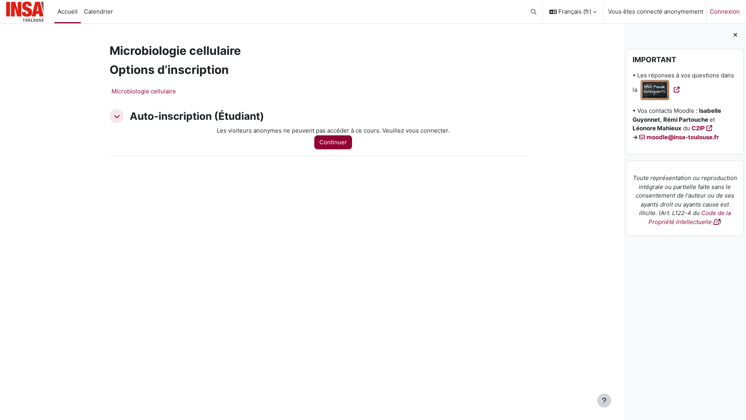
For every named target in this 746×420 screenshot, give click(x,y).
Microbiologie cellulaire (144, 91)
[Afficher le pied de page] (604, 401)
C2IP (698, 128)
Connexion (725, 11)
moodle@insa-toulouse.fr (683, 137)
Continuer (333, 142)
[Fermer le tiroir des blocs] (735, 35)
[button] (534, 11)
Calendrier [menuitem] (98, 11)
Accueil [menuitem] (68, 11)
